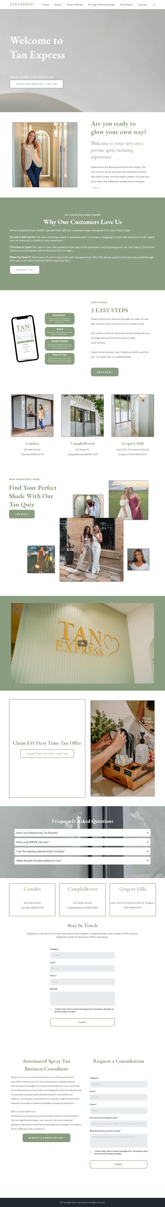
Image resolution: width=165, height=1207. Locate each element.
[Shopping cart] (154, 4)
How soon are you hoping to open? (104, 1118)
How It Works (75, 4)
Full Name (54, 949)
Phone (53, 976)
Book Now (126, 4)
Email (53, 963)
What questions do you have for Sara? (105, 1131)
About (58, 4)
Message (53, 989)
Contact (142, 4)
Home (45, 4)
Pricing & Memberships (101, 4)
